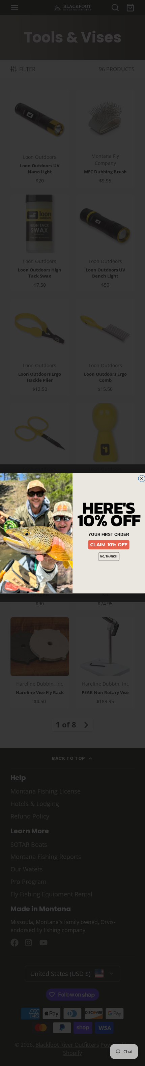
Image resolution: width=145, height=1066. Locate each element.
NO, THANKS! (108, 556)
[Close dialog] (141, 478)
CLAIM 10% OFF (108, 544)
